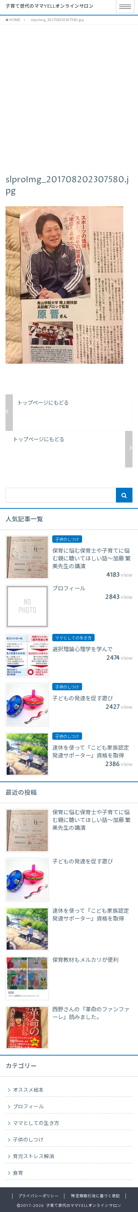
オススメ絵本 (28, 1090)
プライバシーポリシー (38, 1196)
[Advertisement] (69, 97)
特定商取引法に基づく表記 (95, 1196)
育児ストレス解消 (33, 1156)
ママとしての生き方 (36, 1123)
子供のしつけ (28, 1140)
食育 (18, 1173)
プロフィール (28, 1107)
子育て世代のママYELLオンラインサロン (49, 7)
